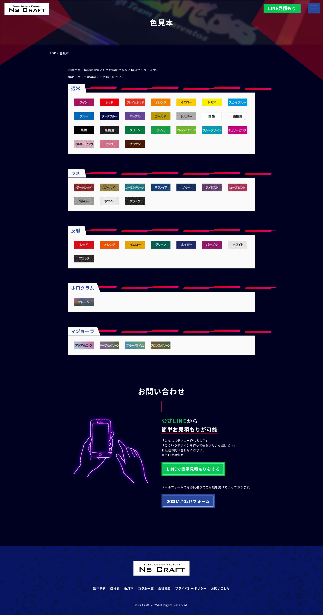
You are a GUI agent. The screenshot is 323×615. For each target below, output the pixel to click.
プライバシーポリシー (191, 588)
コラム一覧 (146, 588)
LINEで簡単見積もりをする (193, 469)
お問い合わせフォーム (188, 501)
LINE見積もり (282, 8)
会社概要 (164, 588)
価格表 (114, 588)
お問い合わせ (220, 588)
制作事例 (99, 588)
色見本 (128, 588)
